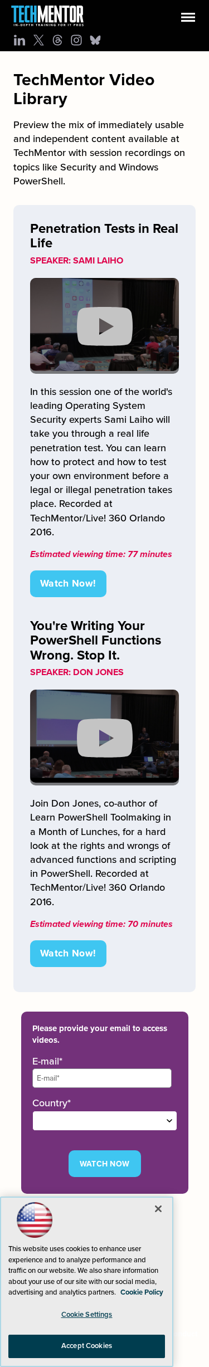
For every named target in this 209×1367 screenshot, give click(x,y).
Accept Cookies (86, 1345)
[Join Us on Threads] (57, 40)
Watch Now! (68, 583)
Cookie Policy (141, 1292)
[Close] (158, 1209)
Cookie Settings (87, 1314)
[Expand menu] (188, 20)
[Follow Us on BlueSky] (95, 40)
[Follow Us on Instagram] (76, 40)
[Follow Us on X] (38, 40)
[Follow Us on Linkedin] (19, 40)
